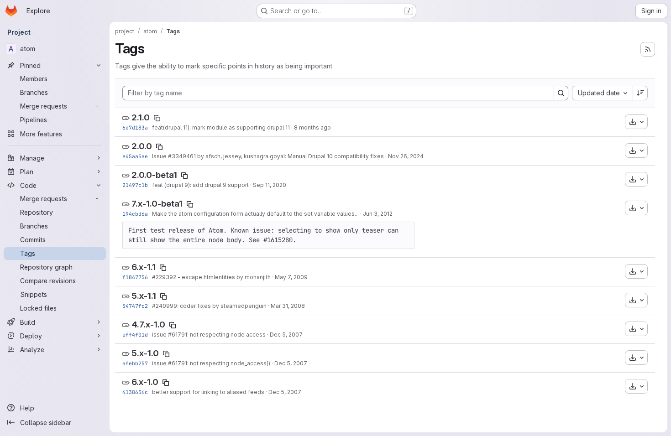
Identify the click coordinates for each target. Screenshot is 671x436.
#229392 (164, 277)
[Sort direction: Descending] (640, 93)
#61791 (177, 334)
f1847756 (135, 277)
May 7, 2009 (291, 277)
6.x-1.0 (144, 382)
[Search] (561, 93)
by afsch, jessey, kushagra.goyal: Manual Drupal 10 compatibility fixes (290, 156)
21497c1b (135, 185)
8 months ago (312, 127)
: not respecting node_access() (228, 363)
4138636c (135, 392)
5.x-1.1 (143, 296)
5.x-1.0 (145, 353)
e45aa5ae (135, 156)
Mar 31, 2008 (288, 305)
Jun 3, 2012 (378, 213)
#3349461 (182, 156)
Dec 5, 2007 (286, 334)
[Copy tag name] (157, 118)
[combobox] (602, 93)
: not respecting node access (226, 334)
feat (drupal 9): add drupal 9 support (200, 185)
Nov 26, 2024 (406, 156)
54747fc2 (135, 305)
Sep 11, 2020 (269, 185)
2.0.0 (141, 146)
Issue (160, 156)
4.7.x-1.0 (148, 324)
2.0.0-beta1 (154, 175)
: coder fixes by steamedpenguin (222, 305)
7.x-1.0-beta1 (157, 203)
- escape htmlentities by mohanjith (223, 277)
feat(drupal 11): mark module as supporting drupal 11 (221, 127)
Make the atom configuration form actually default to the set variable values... (255, 213)
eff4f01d (135, 334)
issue (160, 334)
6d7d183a (135, 127)
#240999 (164, 305)
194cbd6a (135, 213)
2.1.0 (140, 117)
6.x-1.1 (143, 267)
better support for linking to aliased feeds (208, 392)
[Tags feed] (647, 49)
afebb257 (135, 363)
